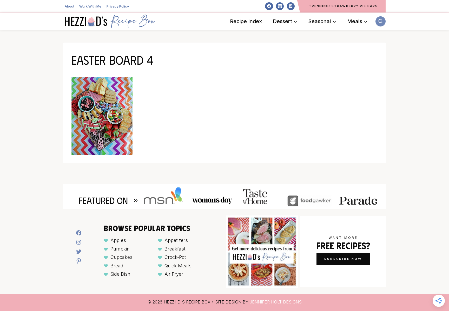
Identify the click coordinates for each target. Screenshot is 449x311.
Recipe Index (246, 21)
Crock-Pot (175, 257)
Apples (118, 240)
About (69, 6)
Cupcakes (121, 257)
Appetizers (176, 240)
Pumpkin (120, 249)
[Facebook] (269, 6)
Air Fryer (173, 274)
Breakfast (175, 249)
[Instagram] (280, 6)
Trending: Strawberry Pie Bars (343, 6)
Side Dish (120, 274)
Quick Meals (178, 265)
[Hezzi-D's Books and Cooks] (109, 21)
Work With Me (90, 6)
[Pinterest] (291, 6)
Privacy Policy (118, 6)
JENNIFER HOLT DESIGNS (276, 302)
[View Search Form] (380, 21)
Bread (116, 265)
